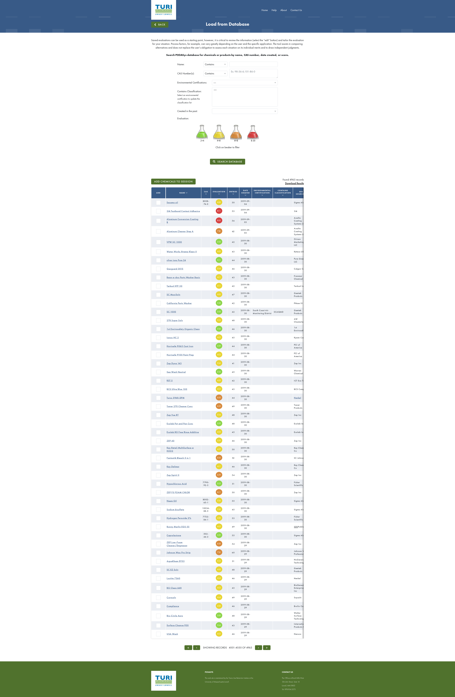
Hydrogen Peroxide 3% (179, 518)
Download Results (294, 183)
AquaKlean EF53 (176, 561)
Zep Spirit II (173, 475)
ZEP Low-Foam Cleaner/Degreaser (177, 544)
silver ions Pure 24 (176, 260)
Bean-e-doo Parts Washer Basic (183, 277)
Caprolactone (174, 535)
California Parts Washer (179, 303)
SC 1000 (171, 311)
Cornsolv (171, 597)
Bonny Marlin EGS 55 (178, 526)
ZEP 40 (170, 440)
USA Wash (172, 633)
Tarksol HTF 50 (174, 286)
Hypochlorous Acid (177, 483)
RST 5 (170, 380)
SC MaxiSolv (173, 294)
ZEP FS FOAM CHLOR (178, 492)
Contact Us (296, 10)
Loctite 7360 (173, 578)
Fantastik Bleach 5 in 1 (179, 457)
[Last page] (267, 647)
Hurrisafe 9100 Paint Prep (180, 354)
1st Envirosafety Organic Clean (183, 329)
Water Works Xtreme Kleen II (182, 251)
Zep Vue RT (173, 414)
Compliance (173, 606)
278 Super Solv (175, 320)
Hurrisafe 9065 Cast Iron (180, 346)
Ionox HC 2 (173, 337)
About (283, 10)
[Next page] (258, 647)
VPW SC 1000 (174, 242)
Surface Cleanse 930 (178, 625)
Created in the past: (187, 111)
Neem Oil (172, 500)
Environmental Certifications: (192, 82)
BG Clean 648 (174, 587)
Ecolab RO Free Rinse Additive (183, 432)
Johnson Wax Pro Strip (179, 552)
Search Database (229, 161)
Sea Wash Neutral (176, 372)
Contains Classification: (189, 97)
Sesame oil (172, 202)
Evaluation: (183, 118)
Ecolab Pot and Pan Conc (180, 423)
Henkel (297, 397)
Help (274, 10)
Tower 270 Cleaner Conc (180, 406)
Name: (180, 64)
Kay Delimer (173, 466)
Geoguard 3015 (175, 268)
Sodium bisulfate (175, 509)
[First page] (188, 647)
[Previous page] (196, 647)
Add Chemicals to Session (173, 181)
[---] (245, 90)
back (161, 24)
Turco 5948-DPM (175, 397)
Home (265, 10)
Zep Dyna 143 (174, 363)
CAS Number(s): (185, 73)
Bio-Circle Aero (175, 615)
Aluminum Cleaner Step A (180, 231)
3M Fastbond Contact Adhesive (183, 211)
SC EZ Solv (172, 569)
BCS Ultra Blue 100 (177, 389)
